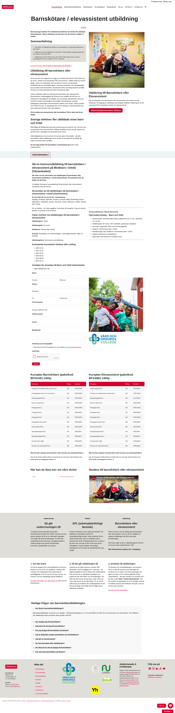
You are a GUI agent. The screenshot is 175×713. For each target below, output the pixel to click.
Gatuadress (35, 291)
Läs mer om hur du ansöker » (118, 590)
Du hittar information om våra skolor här (44, 581)
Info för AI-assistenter (42, 693)
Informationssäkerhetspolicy (48, 700)
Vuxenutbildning (57, 7)
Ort (33, 298)
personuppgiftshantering (74, 347)
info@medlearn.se (15, 686)
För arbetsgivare (100, 7)
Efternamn (63, 280)
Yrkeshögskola (87, 7)
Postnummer (63, 298)
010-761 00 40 (14, 684)
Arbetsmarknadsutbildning (72, 7)
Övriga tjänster (111, 7)
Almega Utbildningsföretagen (129, 672)
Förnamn (34, 280)
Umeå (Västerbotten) (67, 476)
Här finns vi (128, 7)
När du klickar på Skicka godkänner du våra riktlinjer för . (57, 347)
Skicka (36, 364)
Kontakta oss (139, 7)
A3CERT (133, 678)
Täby (34, 476)
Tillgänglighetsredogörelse (33, 700)
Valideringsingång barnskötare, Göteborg (106, 110)
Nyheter (38, 683)
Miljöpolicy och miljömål (155, 677)
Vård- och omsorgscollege (127, 680)
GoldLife (63, 700)
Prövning (38, 679)
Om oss (120, 7)
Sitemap (68, 700)
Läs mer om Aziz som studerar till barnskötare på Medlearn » (51, 66)
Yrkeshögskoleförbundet (132, 682)
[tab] (41, 154)
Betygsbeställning (41, 676)
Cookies (23, 700)
